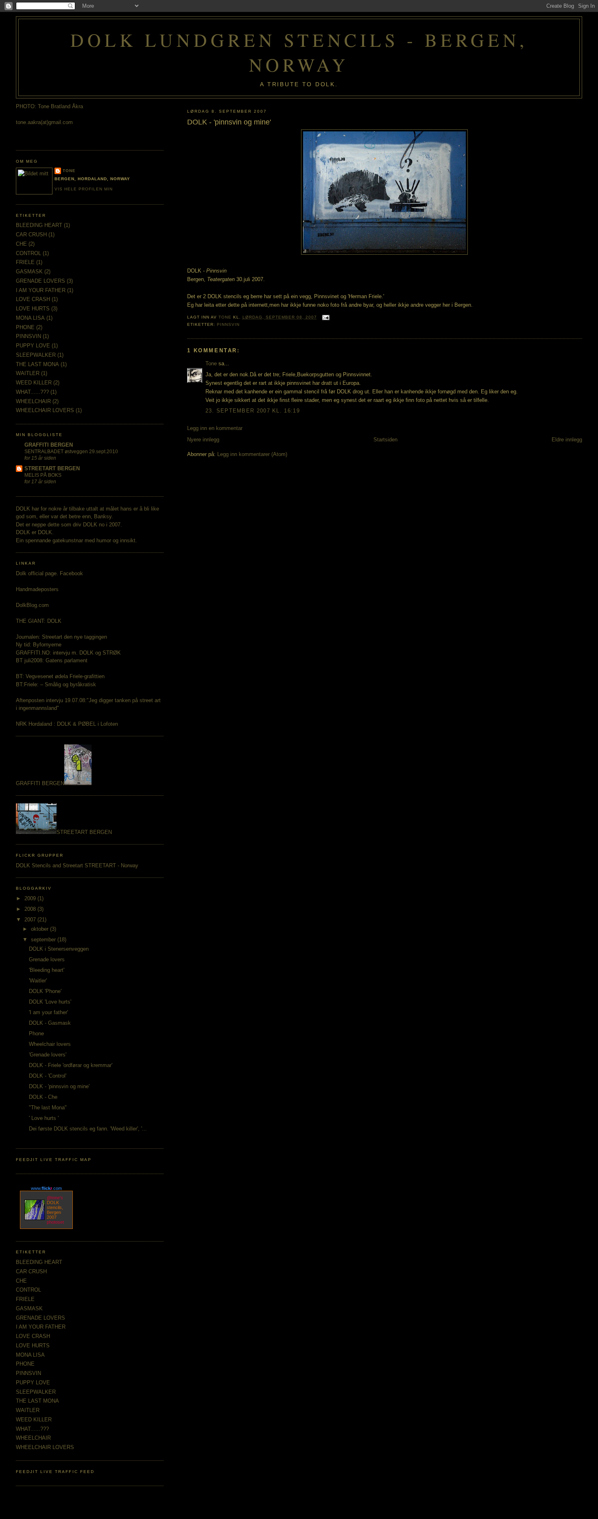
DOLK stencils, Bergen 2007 (55, 1210)
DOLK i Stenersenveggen (59, 949)
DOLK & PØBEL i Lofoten (87, 724)
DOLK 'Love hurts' (50, 1002)
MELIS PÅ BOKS (42, 475)
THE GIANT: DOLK (38, 621)
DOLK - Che (43, 1097)
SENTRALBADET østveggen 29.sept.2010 (71, 451)
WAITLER (27, 373)
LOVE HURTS (33, 309)
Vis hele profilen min (84, 189)
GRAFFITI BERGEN (48, 445)
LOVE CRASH (33, 299)
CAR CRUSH (31, 234)
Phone (36, 1033)
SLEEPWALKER (36, 355)
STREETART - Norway (111, 865)
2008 (30, 909)
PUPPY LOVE (33, 346)
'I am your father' (48, 1012)
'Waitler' (38, 981)
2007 (30, 920)
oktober (40, 929)
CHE (21, 244)
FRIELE (25, 262)
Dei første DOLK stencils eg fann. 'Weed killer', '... (88, 1129)
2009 (30, 898)
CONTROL (28, 253)
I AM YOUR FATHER (40, 290)
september (44, 939)
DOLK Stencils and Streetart (50, 865)
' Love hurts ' (44, 1118)
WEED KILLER (34, 383)
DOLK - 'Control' (47, 1076)
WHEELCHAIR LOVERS (45, 410)
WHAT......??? (32, 392)
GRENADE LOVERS (40, 281)
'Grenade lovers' (47, 1055)
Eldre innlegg (567, 439)
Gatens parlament (66, 660)
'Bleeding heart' (46, 970)
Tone (211, 363)
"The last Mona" (48, 1107)
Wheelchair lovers (50, 1044)
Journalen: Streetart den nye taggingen (61, 637)
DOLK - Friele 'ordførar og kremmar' (70, 1065)
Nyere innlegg (203, 439)
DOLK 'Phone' (45, 991)
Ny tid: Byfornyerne (38, 645)
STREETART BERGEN (52, 468)
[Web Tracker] (299, 1511)
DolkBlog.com (32, 605)
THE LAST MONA (37, 364)
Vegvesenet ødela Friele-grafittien (65, 676)
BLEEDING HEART (39, 225)
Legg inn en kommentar (214, 428)
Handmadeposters (37, 589)
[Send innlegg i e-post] (326, 317)
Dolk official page (36, 573)
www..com (46, 1188)
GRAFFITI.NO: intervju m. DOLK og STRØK (68, 653)
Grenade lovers (47, 959)
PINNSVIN (228, 324)
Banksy (102, 516)
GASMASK (29, 271)
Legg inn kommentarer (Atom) (252, 454)
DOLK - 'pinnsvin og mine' (59, 1086)
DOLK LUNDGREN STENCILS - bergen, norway (299, 52)
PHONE (25, 327)
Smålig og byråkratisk (70, 684)
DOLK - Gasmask (50, 1023)
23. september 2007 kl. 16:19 (252, 411)
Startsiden (385, 439)
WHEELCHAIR (33, 401)
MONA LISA (30, 318)
